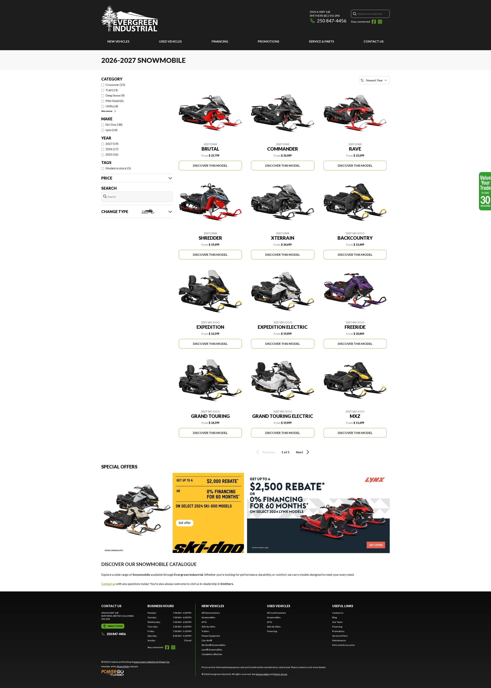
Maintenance (339, 640)
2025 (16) (111, 154)
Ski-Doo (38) (113, 124)
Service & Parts (321, 41)
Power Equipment (211, 635)
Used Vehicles (170, 41)
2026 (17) (111, 149)
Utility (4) (111, 106)
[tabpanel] (169, 626)
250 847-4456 (331, 20)
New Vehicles (118, 41)
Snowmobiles (208, 617)
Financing (220, 41)
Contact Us (374, 41)
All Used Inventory (276, 612)
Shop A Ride (123, 666)
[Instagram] (380, 21)
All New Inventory (211, 612)
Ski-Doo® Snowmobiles (214, 645)
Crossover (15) (115, 84)
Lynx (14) (111, 130)
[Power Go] (135, 673)
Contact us (108, 583)
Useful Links (342, 606)
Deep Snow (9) (114, 95)
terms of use (280, 674)
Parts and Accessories (343, 645)
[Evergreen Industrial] (129, 18)
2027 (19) (111, 143)
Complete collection (212, 654)
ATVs (204, 622)
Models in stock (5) (118, 168)
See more (106, 111)
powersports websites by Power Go (151, 661)
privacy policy (262, 674)
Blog (334, 617)
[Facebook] (374, 21)
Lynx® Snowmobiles (212, 649)
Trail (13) (111, 90)
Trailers (205, 631)
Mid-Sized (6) (114, 101)
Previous (268, 452)
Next (299, 452)
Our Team (337, 622)
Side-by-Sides (208, 626)
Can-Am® (207, 640)
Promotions (268, 41)
